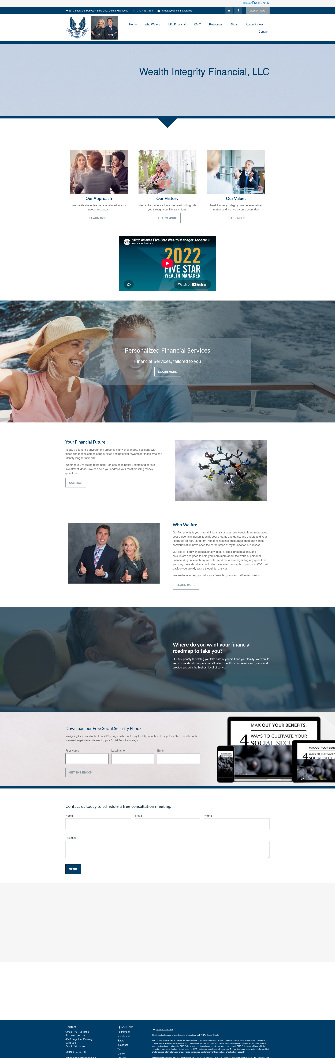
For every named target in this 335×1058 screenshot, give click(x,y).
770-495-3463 (145, 10)
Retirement (123, 1031)
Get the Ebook (80, 772)
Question (71, 838)
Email (160, 750)
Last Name (118, 750)
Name (69, 816)
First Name (72, 750)
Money (121, 1053)
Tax (119, 1049)
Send (73, 869)
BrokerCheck (212, 1034)
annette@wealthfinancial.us (177, 10)
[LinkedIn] (229, 10)
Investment (123, 1036)
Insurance (122, 1045)
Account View (257, 10)
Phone (208, 816)
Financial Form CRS (164, 1029)
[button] (133, 24)
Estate (120, 1040)
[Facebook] (238, 10)
